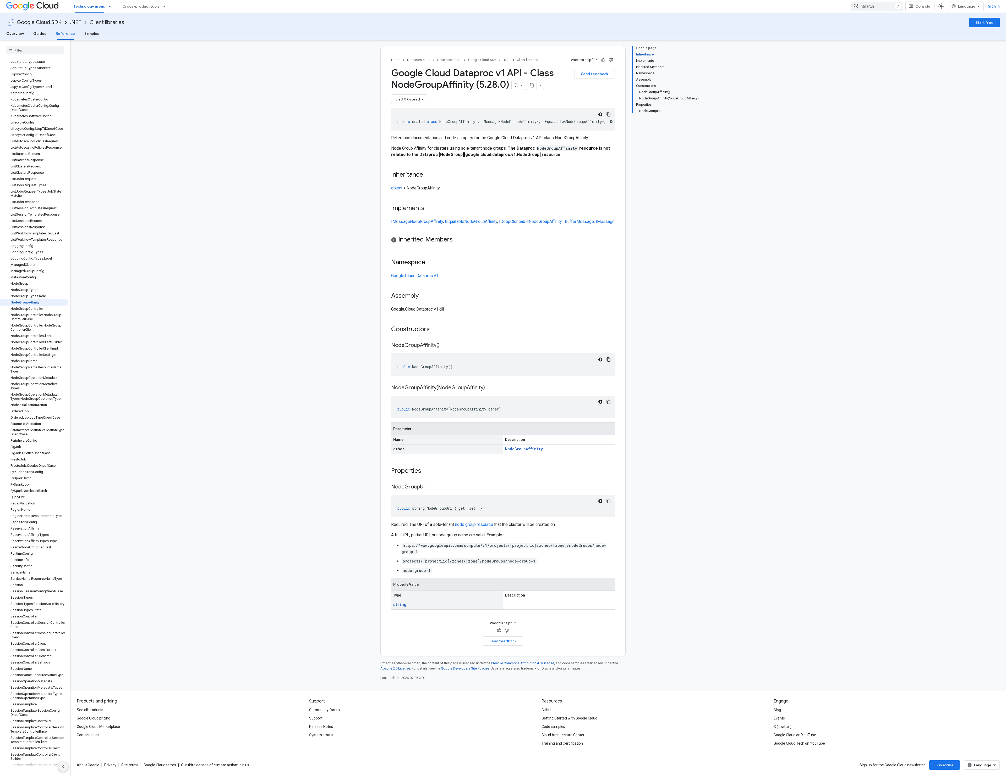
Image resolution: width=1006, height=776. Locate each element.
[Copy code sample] (608, 114)
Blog (777, 710)
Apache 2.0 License (395, 668)
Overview (15, 33)
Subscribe (945, 765)
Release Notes (321, 726)
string (399, 604)
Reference (65, 33)
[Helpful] (603, 60)
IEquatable (454, 221)
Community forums (325, 710)
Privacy (110, 765)
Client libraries (107, 22)
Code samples (553, 726)
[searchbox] (35, 50)
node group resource (474, 524)
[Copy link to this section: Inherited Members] (458, 240)
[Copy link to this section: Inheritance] (428, 175)
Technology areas (89, 6)
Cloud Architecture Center (563, 735)
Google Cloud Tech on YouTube (799, 743)
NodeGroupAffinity (426, 221)
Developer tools (449, 60)
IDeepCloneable (514, 221)
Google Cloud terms (160, 765)
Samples (91, 33)
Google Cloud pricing (93, 718)
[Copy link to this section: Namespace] (430, 263)
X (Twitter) (782, 726)
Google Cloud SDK (39, 22)
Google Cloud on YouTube (795, 735)
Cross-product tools (141, 6)
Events (779, 718)
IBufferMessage (579, 221)
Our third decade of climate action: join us (215, 765)
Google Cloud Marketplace (98, 726)
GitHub (547, 710)
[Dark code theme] (600, 114)
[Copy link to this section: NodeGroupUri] (432, 487)
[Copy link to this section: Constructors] (436, 330)
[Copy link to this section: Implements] (429, 208)
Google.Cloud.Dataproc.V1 (415, 275)
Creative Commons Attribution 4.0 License (522, 663)
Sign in (994, 6)
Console (922, 6)
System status (321, 735)
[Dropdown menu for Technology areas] (111, 6)
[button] (503, 240)
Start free (984, 22)
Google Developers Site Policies (465, 668)
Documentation (418, 60)
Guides (39, 33)
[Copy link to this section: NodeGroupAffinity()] (445, 345)
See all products (90, 710)
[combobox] (877, 6)
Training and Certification (562, 743)
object (396, 187)
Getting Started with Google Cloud (569, 718)
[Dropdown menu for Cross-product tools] (166, 6)
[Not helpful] (611, 60)
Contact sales (88, 735)
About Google (88, 765)
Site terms (130, 765)
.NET (75, 22)
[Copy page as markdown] (532, 85)
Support (315, 718)
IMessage (400, 221)
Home (395, 60)
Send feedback (594, 73)
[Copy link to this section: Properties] (428, 471)
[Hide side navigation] (63, 766)
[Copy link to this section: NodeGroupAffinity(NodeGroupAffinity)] (490, 388)
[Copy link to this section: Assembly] (424, 296)
